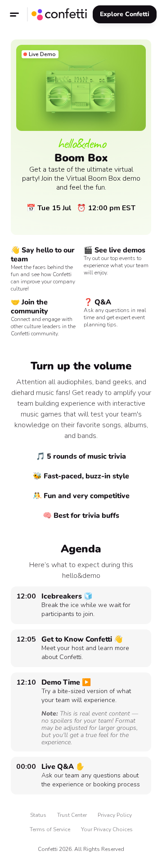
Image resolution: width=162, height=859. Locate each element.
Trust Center (72, 815)
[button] (14, 14)
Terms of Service (50, 829)
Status (38, 815)
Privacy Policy (115, 815)
